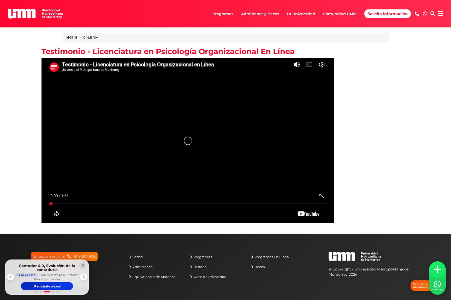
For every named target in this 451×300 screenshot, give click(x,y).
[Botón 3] (47, 291)
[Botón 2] (41, 291)
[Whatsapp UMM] (425, 13)
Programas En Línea (271, 257)
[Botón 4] (53, 291)
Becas (259, 267)
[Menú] (440, 13)
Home (72, 37)
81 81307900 (85, 256)
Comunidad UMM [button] (340, 13)
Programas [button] (222, 13)
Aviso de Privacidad (210, 277)
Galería (90, 37)
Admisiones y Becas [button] (260, 13)
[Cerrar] (82, 265)
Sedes (137, 257)
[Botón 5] (58, 291)
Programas (202, 257)
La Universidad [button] (301, 13)
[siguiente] (83, 277)
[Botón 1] (36, 291)
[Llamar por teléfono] (417, 13)
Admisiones (142, 267)
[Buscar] (432, 13)
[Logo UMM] (35, 14)
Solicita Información (387, 13)
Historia (200, 267)
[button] (425, 13)
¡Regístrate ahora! (47, 286)
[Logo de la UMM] (355, 259)
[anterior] (10, 277)
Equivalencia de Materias (153, 277)
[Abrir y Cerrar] (437, 269)
